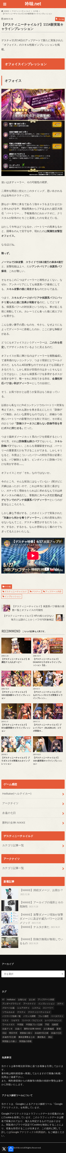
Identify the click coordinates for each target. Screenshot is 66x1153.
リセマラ (15, 1020)
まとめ (32, 999)
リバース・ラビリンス (32, 1020)
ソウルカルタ (8, 1012)
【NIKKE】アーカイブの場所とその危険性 (41, 904)
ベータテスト (57, 1016)
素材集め (41, 1037)
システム (36, 1008)
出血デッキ (7, 1028)
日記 (4, 1033)
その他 (8, 586)
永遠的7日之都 (9, 1037)
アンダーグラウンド (11, 1003)
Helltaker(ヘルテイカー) (16, 793)
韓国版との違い (9, 1041)
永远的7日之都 (41, 1033)
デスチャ (36, 591)
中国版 (20, 1024)
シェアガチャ (23, 1008)
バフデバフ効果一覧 (11, 1016)
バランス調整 (29, 1016)
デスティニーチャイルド (16, 591)
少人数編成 (49, 1028)
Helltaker (11, 999)
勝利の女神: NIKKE (13, 822)
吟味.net (33, 3)
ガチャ (60, 1003)
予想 (47, 1024)
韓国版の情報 (25, 1041)
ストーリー (48, 1008)
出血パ (18, 1028)
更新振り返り (26, 1033)
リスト (5, 1020)
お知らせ (22, 999)
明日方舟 (13, 1033)
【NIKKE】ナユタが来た (40, 926)
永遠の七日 (9, 812)
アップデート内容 (53, 591)
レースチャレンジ (53, 1020)
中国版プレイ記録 (34, 1024)
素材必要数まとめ (26, 1037)
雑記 (50, 1037)
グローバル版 (8, 1008)
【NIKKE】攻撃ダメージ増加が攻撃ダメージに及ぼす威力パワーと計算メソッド (41, 918)
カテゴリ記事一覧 (13, 845)
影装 (59, 1028)
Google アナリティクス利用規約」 (29, 1132)
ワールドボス (8, 1024)
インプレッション (13, 596)
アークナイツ (10, 803)
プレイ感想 (43, 1016)
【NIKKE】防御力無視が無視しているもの (41, 941)
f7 (3, 999)
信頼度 (55, 1024)
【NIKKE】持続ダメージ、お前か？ (41, 892)
